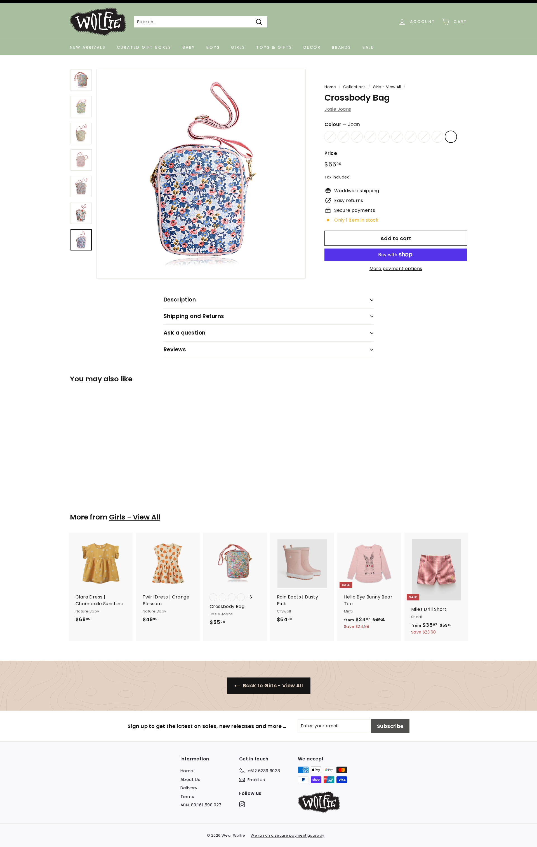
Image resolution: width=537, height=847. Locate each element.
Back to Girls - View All (272, 685)
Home (330, 87)
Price (330, 153)
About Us (190, 779)
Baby (189, 47)
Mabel (410, 136)
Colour (342, 124)
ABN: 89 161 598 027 (201, 805)
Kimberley (424, 136)
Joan (450, 136)
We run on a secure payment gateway (287, 835)
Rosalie (370, 136)
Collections (354, 87)
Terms (187, 796)
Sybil (437, 136)
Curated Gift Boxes (144, 47)
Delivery (188, 788)
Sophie (397, 136)
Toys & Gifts (274, 47)
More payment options (395, 268)
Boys (213, 47)
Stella (343, 136)
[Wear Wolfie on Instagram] (242, 804)
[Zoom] (201, 173)
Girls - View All (387, 87)
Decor (312, 47)
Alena (383, 136)
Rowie (330, 136)
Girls (238, 47)
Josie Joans (337, 109)
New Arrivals (88, 47)
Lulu (356, 136)
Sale (368, 47)
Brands (341, 47)
